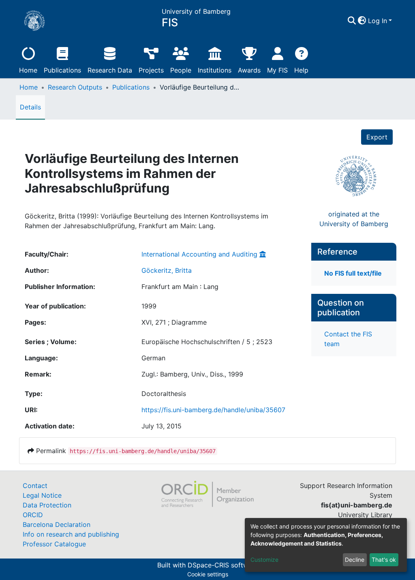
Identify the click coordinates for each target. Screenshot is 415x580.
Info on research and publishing (71, 534)
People (180, 70)
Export (376, 137)
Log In (377, 21)
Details (30, 107)
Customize (264, 559)
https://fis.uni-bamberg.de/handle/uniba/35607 (213, 410)
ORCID (33, 515)
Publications (62, 70)
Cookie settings (207, 574)
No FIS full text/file (353, 273)
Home (28, 70)
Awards (249, 70)
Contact (35, 486)
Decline (354, 559)
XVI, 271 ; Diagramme (174, 322)
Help (301, 70)
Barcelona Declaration (56, 524)
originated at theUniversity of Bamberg (353, 219)
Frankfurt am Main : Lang (179, 287)
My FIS (277, 70)
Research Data (110, 70)
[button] (362, 21)
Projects (151, 70)
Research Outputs (75, 87)
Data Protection (47, 505)
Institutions (214, 70)
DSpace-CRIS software (223, 565)
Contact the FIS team (348, 339)
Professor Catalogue (54, 544)
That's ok (384, 559)
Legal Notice (42, 495)
